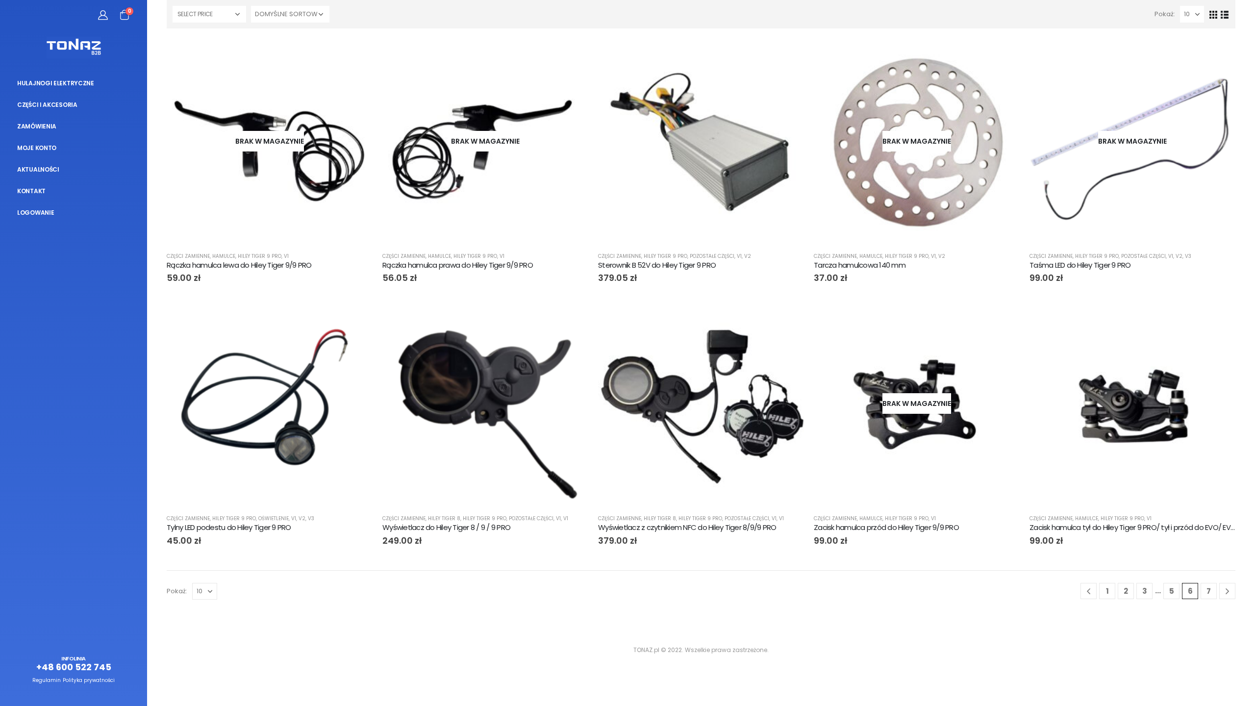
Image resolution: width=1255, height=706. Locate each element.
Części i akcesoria (47, 105)
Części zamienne (188, 256)
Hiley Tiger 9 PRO (259, 256)
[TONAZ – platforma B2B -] (74, 47)
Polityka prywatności (89, 680)
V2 (747, 256)
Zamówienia (36, 126)
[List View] (1225, 14)
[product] (701, 141)
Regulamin (46, 680)
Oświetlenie (273, 518)
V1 (286, 256)
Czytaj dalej (356, 54)
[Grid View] (1213, 14)
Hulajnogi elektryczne (55, 83)
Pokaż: (1165, 14)
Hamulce (223, 256)
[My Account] (103, 15)
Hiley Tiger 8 (444, 518)
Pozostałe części (712, 256)
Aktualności (38, 169)
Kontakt (31, 191)
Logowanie (35, 212)
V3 (1188, 256)
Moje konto (36, 148)
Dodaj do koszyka (788, 54)
